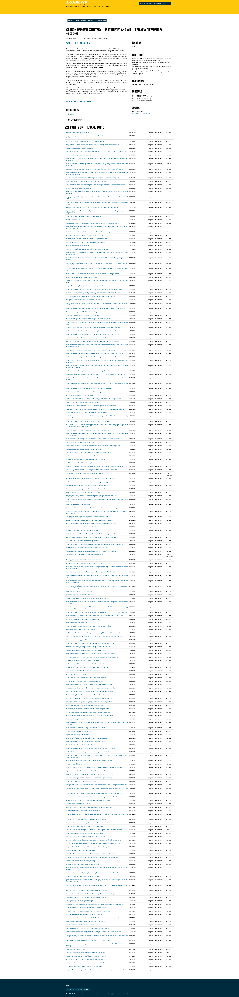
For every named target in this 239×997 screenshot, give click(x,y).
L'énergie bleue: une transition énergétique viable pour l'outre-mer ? (86, 952)
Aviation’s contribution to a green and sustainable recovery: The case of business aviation (93, 843)
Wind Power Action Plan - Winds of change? (79, 463)
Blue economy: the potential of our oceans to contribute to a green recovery (89, 778)
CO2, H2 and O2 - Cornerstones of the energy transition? (83, 541)
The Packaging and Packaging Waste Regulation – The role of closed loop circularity (91, 551)
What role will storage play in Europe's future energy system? (84, 492)
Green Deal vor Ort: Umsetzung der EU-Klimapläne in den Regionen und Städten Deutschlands (94, 830)
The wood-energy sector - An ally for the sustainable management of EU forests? (90, 572)
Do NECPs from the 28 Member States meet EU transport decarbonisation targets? (91, 894)
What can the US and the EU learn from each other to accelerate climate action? (90, 774)
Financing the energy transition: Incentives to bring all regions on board (87, 890)
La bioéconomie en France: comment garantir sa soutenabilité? (85, 963)
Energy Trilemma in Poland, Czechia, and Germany (81, 629)
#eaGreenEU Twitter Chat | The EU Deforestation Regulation (84, 473)
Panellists (76, 20)
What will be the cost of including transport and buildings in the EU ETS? (87, 752)
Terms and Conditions (95, 994)
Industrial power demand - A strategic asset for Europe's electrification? (87, 239)
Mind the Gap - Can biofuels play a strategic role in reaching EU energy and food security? (93, 633)
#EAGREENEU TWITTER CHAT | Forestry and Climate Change (84, 554)
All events (86, 989)
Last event (78, 989)
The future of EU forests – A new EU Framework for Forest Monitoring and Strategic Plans (93, 445)
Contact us (126, 994)
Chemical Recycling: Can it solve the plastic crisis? (80, 850)
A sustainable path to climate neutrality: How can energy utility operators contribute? (91, 797)
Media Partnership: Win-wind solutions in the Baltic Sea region (84, 392)
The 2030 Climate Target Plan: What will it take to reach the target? (86, 836)
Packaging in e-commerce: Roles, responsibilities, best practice (84, 966)
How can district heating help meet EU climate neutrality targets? (85, 489)
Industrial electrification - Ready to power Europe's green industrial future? (88, 338)
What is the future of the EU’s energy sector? (79, 591)
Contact (90, 20)
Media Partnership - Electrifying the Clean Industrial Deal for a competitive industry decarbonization (95, 308)
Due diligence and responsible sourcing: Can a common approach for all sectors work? (92, 657)
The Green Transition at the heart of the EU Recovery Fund (83, 876)
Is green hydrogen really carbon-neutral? (78, 734)
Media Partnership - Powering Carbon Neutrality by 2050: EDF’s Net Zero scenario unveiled (93, 439)
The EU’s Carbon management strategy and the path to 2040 (84, 449)
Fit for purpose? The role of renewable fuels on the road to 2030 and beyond (89, 760)
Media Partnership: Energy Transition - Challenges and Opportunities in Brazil (89, 684)
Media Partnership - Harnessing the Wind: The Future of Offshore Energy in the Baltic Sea (93, 334)
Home (70, 20)
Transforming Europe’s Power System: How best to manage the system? (88, 928)
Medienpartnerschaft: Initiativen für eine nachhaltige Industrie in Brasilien (87, 667)
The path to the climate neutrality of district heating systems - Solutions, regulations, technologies (95, 374)
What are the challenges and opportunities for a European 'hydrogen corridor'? (89, 520)
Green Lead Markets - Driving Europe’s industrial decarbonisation (85, 242)
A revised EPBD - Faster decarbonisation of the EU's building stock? (86, 650)
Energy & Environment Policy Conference (78, 245)
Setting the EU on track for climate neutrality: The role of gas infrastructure (88, 800)
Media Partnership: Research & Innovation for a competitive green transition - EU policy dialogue (95, 289)
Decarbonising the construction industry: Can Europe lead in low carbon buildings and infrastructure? (96, 904)
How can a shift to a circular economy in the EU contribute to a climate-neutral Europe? (92, 508)
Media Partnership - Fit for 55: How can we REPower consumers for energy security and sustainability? (96, 612)
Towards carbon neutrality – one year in (78, 804)
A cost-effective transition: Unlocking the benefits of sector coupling (86, 907)
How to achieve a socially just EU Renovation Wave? (81, 640)
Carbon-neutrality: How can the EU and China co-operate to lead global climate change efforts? (94, 793)
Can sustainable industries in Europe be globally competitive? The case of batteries (90, 854)
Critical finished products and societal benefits (79, 148)
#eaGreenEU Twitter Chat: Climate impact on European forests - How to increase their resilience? (95, 409)
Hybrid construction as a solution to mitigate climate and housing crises (87, 181)
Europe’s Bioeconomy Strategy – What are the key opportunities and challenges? (90, 286)
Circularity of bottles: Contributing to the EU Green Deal (82, 660)
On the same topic (100, 20)
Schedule (83, 20)
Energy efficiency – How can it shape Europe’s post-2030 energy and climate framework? (92, 145)
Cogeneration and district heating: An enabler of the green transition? (86, 771)
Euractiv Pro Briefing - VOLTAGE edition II (78, 188)
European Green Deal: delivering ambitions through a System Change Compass (89, 847)
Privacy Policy (117, 994)
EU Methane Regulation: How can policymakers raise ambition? (85, 705)
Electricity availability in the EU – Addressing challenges (82, 312)
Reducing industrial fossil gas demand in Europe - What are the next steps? (88, 598)
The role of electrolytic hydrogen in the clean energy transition (84, 719)
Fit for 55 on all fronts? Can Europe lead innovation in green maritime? (87, 738)
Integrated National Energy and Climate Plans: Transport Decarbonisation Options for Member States (96, 970)
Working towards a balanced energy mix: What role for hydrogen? (85, 921)
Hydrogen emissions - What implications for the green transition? (85, 459)
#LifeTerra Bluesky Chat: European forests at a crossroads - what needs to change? (91, 296)
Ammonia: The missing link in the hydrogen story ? (81, 861)
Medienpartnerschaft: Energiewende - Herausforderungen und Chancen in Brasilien (90, 688)
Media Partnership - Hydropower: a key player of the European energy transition (90, 482)
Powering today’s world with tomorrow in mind (80, 925)
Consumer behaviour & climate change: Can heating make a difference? (87, 897)
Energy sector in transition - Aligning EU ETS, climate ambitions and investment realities (92, 207)
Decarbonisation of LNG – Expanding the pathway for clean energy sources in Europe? (92, 873)
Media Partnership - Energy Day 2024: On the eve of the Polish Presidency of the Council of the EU (95, 353)
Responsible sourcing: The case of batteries (79, 731)
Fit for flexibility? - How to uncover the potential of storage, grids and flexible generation (92, 274)
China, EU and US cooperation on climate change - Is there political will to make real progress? (94, 767)
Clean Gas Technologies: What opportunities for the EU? (83, 810)
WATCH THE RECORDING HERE (78, 43)
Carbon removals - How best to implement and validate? (83, 671)
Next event (70, 989)
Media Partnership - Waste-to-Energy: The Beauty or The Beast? (85, 728)
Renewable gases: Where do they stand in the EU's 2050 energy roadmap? (88, 911)
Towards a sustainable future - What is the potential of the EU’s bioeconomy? (89, 452)
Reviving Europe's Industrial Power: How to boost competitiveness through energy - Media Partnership (97, 350)
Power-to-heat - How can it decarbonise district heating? (83, 402)
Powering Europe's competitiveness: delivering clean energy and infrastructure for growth (93, 178)
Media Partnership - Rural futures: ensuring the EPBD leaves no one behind (88, 626)
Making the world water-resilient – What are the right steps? (84, 300)
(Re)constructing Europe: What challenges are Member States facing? (86, 695)
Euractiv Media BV (81, 994)
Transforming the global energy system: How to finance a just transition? (88, 940)
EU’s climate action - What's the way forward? (79, 395)
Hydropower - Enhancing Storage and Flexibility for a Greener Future (86, 412)
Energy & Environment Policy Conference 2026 (80, 132)
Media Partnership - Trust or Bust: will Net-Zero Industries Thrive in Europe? (88, 232)
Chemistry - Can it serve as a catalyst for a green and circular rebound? (87, 823)
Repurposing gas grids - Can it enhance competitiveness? (83, 315)
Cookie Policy (108, 994)
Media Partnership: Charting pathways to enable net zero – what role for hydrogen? (91, 748)
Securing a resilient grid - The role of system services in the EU (84, 235)
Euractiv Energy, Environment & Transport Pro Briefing (82, 277)
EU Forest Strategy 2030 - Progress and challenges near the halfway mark (88, 319)
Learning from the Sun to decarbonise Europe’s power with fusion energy (88, 547)
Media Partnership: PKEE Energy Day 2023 (78, 504)
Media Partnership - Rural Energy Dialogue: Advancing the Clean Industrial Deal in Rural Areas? (94, 331)
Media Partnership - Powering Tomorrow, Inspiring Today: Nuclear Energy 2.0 (89, 421)
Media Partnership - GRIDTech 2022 (76, 622)
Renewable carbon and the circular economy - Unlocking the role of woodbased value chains (94, 327)
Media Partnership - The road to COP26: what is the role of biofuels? (86, 741)
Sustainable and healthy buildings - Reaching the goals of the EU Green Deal (88, 647)
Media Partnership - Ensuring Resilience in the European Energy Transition (88, 371)
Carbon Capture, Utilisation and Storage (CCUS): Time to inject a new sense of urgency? (92, 918)
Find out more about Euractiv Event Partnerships (155, 3)
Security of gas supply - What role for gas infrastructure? (83, 619)
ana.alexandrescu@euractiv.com (141, 113)
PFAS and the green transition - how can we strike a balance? (84, 456)
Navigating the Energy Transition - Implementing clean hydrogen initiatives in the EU (91, 496)
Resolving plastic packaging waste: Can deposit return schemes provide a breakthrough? (92, 857)
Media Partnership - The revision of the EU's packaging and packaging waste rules (90, 643)
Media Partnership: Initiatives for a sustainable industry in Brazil (85, 664)
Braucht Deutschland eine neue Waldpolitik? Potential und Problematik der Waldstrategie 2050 (94, 636)
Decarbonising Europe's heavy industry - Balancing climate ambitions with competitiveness (93, 293)
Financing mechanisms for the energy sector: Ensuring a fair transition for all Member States (93, 840)
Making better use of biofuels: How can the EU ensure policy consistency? (88, 485)
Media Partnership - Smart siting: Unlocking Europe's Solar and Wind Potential (89, 388)
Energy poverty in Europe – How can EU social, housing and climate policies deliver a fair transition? (96, 169)
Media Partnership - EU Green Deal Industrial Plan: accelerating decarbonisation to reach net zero (95, 544)
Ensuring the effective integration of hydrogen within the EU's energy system (89, 702)
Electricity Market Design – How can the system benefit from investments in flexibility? (92, 537)
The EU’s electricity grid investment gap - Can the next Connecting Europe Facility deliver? (92, 223)
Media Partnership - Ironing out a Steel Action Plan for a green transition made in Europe (92, 357)
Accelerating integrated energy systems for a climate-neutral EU (85, 914)
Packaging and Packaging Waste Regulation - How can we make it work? (87, 516)
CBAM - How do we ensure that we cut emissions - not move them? (86, 678)
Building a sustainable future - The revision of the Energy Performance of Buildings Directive (93, 399)
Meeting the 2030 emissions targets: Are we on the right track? (85, 826)
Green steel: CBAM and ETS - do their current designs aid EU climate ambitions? (90, 698)
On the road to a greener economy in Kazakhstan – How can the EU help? (88, 712)
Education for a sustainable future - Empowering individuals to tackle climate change (91, 523)
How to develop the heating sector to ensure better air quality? (85, 681)
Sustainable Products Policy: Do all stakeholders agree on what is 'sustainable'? (89, 807)
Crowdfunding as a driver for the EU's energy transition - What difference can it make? (91, 470)
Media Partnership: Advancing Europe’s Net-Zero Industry (83, 527)
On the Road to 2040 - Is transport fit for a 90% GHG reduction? (85, 141)
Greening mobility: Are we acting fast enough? (79, 901)
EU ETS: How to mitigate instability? (76, 674)
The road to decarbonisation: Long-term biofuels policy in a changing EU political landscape (93, 932)
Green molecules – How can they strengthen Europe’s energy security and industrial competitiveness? (96, 185)
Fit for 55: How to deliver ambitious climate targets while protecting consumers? (90, 715)
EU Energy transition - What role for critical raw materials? (83, 560)
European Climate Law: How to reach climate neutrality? (82, 864)
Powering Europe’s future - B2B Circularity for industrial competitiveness (87, 249)
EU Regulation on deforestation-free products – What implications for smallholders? (91, 478)
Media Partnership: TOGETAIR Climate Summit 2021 (81, 781)
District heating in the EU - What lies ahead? (79, 595)
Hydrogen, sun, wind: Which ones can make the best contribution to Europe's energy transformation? (96, 785)
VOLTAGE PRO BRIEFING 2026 (75, 220)
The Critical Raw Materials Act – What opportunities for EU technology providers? (90, 534)
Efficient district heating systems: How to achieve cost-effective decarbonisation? (90, 691)
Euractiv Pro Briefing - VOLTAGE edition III (78, 155)
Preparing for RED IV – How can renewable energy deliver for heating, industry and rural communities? (96, 151)
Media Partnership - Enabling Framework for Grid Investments (84, 216)
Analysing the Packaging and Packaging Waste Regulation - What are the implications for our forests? (96, 466)
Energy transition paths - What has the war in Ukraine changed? (85, 563)
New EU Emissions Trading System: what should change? (83, 745)
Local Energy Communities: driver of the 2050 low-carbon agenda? (86, 956)
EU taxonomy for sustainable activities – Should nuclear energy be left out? (88, 709)
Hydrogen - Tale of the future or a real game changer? (82, 530)
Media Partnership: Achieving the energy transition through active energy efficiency (90, 653)
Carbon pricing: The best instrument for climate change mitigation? (86, 819)
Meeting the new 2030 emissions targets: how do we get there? (85, 833)
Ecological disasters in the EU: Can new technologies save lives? (85, 959)
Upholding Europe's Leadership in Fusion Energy (80, 442)
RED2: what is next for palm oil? (75, 949)
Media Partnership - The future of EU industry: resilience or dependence (87, 430)
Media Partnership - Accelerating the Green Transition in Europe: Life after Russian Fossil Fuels (94, 616)
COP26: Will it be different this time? (76, 764)
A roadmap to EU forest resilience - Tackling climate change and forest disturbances (91, 405)
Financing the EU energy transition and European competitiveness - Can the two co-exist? (93, 341)
